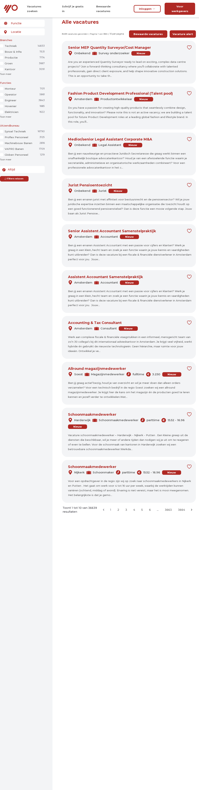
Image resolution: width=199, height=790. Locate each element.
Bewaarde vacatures (148, 34)
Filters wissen (15, 178)
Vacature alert (183, 34)
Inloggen (145, 8)
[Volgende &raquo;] (191, 509)
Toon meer (5, 74)
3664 (181, 510)
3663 (168, 510)
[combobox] (22, 23)
